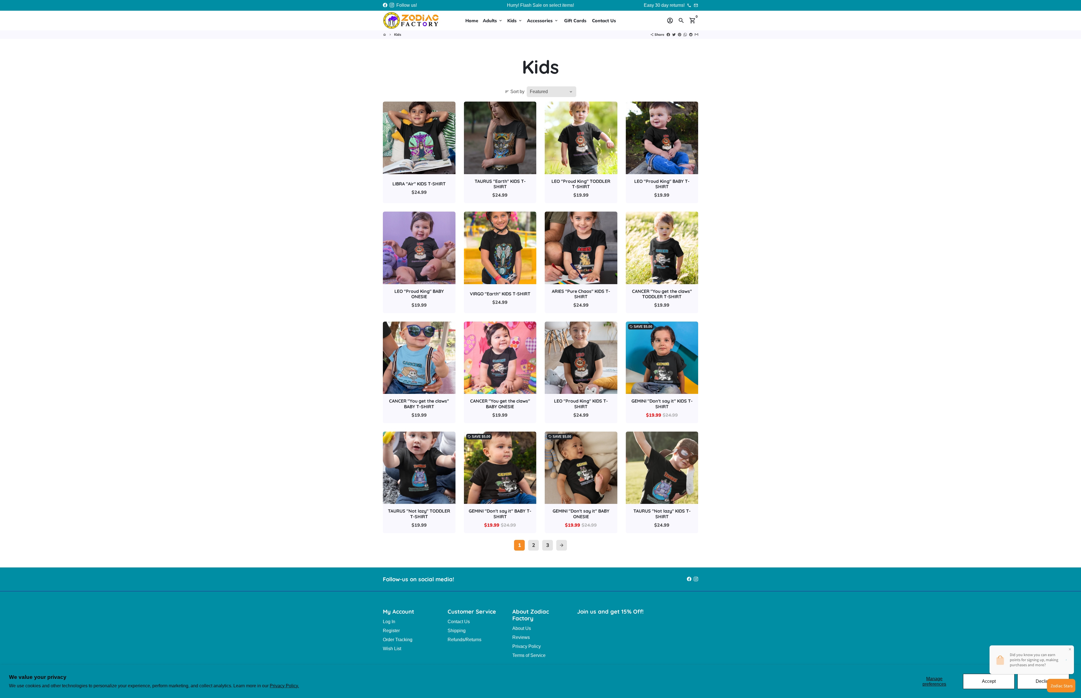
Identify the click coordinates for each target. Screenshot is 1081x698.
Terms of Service (529, 655)
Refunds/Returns (464, 639)
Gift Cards (575, 20)
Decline (1043, 681)
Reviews (521, 637)
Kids (514, 20)
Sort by (514, 91)
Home (471, 20)
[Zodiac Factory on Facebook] (385, 5)
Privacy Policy (526, 646)
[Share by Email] (696, 34)
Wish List (392, 648)
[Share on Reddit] (691, 34)
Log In (389, 621)
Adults (493, 20)
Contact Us (604, 20)
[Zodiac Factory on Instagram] (392, 5)
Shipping (457, 630)
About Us (521, 628)
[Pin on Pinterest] (679, 34)
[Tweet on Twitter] (674, 34)
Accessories (543, 20)
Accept (989, 681)
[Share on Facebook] (668, 34)
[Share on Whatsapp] (685, 34)
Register (391, 630)
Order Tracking (397, 639)
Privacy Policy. (284, 685)
